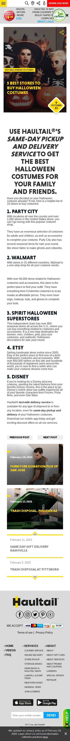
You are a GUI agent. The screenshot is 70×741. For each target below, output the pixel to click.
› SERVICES (30, 645)
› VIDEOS (10, 650)
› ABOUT (50, 645)
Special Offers (55, 675)
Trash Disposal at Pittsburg (34, 569)
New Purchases (33, 683)
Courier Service (33, 650)
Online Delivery (33, 655)
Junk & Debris (32, 691)
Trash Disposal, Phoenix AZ (33, 511)
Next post (50, 437)
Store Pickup (32, 659)
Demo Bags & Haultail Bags (32, 669)
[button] (3, 3)
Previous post (20, 437)
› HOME (9, 645)
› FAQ (7, 654)
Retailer (51, 680)
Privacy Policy (44, 632)
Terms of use (25, 632)
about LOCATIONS (35, 21)
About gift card (56, 655)
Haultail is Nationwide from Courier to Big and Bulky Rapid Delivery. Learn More (35, 15)
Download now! (58, 3)
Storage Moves (33, 664)
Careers (52, 671)
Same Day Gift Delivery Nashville (29, 548)
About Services (55, 659)
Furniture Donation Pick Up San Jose (34, 468)
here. (45, 737)
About (50, 650)
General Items (32, 687)
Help (66, 719)
